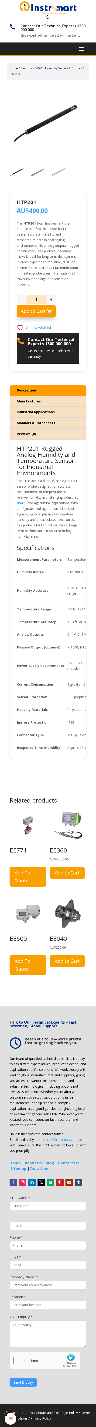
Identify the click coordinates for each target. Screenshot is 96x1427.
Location (18, 1296)
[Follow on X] (41, 1182)
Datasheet (40, 1168)
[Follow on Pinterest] (60, 1182)
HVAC (39, 68)
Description (26, 390)
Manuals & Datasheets (36, 423)
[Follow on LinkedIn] (32, 1182)
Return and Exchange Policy (57, 1412)
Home (14, 68)
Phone (16, 1237)
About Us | (35, 1163)
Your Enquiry (21, 1316)
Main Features (29, 401)
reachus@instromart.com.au (60, 1139)
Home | (17, 1163)
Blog (50, 1163)
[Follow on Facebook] (13, 1182)
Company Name (24, 1277)
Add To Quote (22, 877)
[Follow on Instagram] (22, 1182)
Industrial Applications (36, 412)
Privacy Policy (41, 1418)
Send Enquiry (23, 1382)
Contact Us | (70, 1163)
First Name (20, 1197)
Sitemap (18, 1168)
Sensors (26, 68)
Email (15, 1257)
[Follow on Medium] (50, 1182)
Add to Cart (33, 311)
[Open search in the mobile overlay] (48, 17)
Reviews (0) (26, 434)
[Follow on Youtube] (69, 1182)
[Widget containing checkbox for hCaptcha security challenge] (45, 1360)
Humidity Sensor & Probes (63, 68)
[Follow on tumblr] (78, 1182)
